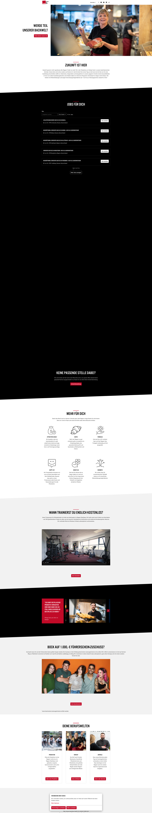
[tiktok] (109, 2)
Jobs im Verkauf (76, 779)
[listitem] (87, 611)
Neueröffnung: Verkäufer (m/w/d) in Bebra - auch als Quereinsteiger (61, 130)
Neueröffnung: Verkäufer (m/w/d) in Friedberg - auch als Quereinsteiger (62, 160)
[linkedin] (106, 2)
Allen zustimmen (71, 807)
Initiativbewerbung (76, 384)
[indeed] (98, 2)
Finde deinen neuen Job (41, 36)
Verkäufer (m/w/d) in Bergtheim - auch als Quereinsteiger (58, 150)
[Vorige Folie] (67, 610)
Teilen (72, 114)
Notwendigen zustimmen (58, 807)
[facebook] (101, 2)
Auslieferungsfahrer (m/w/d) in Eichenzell (54, 120)
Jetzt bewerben (76, 575)
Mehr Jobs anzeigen (76, 172)
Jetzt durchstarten (76, 704)
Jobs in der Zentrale (100, 779)
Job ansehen (104, 121)
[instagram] (104, 2)
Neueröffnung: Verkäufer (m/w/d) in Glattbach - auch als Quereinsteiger (62, 140)
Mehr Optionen (55, 803)
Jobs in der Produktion (52, 779)
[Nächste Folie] (108, 610)
